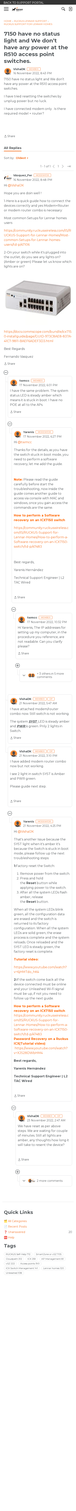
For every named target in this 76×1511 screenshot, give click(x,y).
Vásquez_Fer (22, 175)
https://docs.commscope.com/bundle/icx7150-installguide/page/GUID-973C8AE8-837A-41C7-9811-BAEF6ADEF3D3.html (38, 336)
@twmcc (25, 442)
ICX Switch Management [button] (22, 1268)
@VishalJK (16, 185)
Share (9, 136)
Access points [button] (30, 1263)
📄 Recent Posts (15, 1226)
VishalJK (19, 69)
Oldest (21, 158)
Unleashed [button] (14, 1272)
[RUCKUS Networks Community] (17, 9)
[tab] (13, 148)
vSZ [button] (10, 1263)
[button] (38, 298)
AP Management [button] (52, 1258)
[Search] (63, 9)
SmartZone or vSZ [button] (48, 1254)
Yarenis (28, 432)
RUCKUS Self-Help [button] (18, 1254)
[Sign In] (70, 9)
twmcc (24, 380)
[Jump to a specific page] (69, 166)
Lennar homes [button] (53, 1268)
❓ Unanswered (38, 1232)
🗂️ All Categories (15, 1221)
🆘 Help (9, 1237)
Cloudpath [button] (14, 1258)
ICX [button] (31, 1258)
